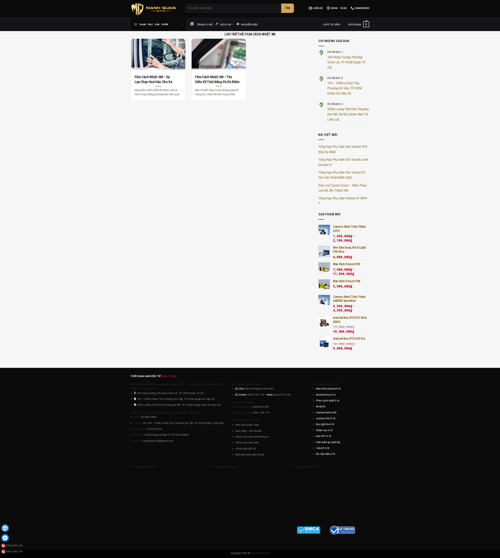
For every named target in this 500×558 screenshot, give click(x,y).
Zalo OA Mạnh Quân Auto (259, 388)
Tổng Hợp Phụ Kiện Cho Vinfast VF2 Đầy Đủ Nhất (342, 149)
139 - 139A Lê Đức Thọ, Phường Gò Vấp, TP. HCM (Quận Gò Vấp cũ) (344, 88)
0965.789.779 (14, 551)
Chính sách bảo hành (247, 442)
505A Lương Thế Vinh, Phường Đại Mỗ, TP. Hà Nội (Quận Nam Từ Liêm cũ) (179, 404)
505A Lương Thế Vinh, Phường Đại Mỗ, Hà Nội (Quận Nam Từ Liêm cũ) (348, 114)
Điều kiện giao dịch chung (249, 454)
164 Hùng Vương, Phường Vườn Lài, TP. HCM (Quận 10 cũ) (346, 62)
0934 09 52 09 (282, 394)
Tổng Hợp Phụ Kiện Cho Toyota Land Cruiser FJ (343, 162)
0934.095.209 (14, 545)
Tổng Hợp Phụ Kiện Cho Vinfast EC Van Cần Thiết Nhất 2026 (342, 175)
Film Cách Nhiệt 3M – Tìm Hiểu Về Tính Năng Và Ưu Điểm (217, 79)
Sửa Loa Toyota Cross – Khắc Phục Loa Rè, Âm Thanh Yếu (342, 188)
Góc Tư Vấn (331, 24)
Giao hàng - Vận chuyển (248, 430)
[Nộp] (287, 8)
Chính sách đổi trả (245, 448)
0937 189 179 (261, 412)
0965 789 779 (256, 394)
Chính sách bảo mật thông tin (252, 436)
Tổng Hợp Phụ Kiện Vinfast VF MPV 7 (342, 200)
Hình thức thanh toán (247, 424)
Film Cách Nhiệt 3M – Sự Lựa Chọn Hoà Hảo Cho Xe (153, 79)
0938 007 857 (261, 406)
